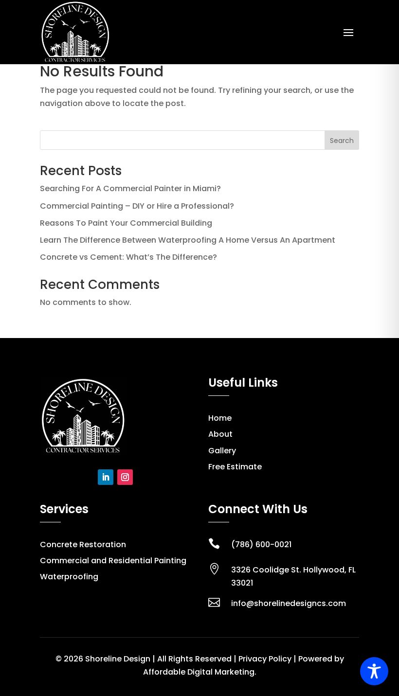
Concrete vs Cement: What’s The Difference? (128, 257)
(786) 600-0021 (261, 544)
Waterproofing (69, 576)
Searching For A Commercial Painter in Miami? (130, 188)
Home (220, 418)
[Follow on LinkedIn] (105, 477)
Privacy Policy (264, 658)
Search (342, 140)
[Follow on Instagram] (125, 477)
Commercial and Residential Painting (113, 560)
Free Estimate (235, 466)
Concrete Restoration (83, 544)
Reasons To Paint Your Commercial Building (126, 223)
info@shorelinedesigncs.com (288, 603)
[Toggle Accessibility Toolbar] (374, 671)
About (220, 434)
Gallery (222, 450)
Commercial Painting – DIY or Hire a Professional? (137, 206)
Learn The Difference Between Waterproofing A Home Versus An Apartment (187, 240)
